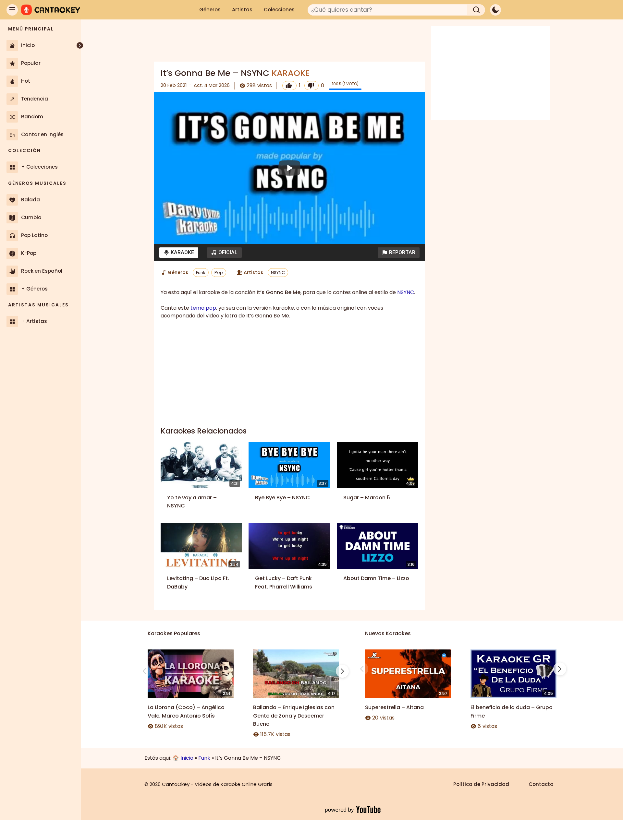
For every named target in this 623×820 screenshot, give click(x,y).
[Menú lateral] (12, 10)
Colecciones (279, 9)
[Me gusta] (289, 85)
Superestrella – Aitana (394, 707)
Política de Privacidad (481, 784)
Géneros (210, 9)
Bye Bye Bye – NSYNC (282, 497)
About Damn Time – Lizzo (376, 578)
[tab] (178, 252)
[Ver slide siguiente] (342, 671)
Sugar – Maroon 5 (366, 497)
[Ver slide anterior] (144, 671)
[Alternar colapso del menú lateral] (80, 45)
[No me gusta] (311, 85)
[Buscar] (476, 10)
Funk (200, 272)
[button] (399, 252)
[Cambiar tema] (495, 10)
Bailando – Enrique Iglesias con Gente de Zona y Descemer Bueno (294, 716)
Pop (218, 272)
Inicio (186, 758)
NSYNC (278, 272)
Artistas (242, 9)
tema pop (203, 308)
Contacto (541, 784)
